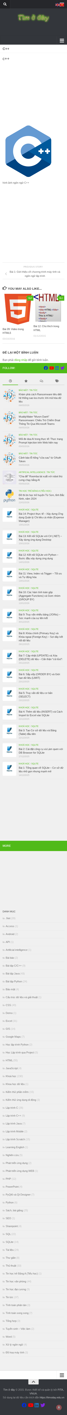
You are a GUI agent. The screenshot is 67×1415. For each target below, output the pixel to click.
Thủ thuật (11, 1265)
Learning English (15, 1147)
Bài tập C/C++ (14, 965)
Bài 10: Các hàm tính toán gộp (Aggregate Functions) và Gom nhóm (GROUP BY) (39, 596)
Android (10, 934)
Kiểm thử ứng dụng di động (21, 1099)
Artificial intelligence (32, 472)
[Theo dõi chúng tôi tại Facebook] (46, 368)
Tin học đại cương (16, 1289)
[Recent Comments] (41, 381)
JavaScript (12, 1068)
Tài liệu (10, 1249)
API (8, 941)
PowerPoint (12, 1186)
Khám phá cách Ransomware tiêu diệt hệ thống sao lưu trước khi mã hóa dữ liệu (40, 398)
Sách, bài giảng (14, 1210)
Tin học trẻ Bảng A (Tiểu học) (35, 491)
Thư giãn (11, 1257)
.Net (8, 918)
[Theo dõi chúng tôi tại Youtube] (51, 368)
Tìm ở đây (9, 1389)
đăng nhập (20, 360)
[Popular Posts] (26, 381)
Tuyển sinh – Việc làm (18, 1328)
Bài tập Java (13, 973)
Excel (9, 1020)
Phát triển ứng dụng (17, 1163)
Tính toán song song (17, 1313)
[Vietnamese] (62, 4)
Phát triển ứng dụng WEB (20, 1170)
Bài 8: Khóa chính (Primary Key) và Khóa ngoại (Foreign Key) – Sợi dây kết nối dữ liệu (41, 637)
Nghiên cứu (12, 1155)
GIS (8, 1028)
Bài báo (10, 957)
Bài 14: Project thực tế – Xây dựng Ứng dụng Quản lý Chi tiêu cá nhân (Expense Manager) (41, 517)
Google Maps (13, 1036)
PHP (8, 1178)
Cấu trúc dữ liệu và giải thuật (22, 997)
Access (10, 926)
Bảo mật (23, 390)
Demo (9, 1013)
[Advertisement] (33, 94)
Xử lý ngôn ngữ (14, 1344)
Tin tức (33, 390)
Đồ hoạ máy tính (15, 1352)
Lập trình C (12, 1107)
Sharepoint (12, 1226)
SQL (8, 1234)
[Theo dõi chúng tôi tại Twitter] (62, 368)
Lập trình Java (14, 1123)
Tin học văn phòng (16, 1281)
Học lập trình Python (17, 1044)
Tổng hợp (11, 1320)
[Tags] (56, 381)
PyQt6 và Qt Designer (18, 1194)
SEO (8, 1218)
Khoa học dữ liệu (15, 1084)
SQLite (34, 510)
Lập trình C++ (13, 1115)
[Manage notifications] (59, 1407)
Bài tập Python (14, 981)
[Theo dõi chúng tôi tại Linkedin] (57, 368)
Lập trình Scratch (15, 1139)
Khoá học (24, 510)
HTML (9, 1060)
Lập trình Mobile (15, 1131)
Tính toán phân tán (16, 1305)
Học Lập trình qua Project (20, 1052)
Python (10, 1202)
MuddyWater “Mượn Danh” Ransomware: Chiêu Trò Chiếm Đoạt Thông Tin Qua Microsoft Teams (39, 420)
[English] (57, 4)
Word (9, 1336)
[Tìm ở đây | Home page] (33, 18)
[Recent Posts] (10, 381)
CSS (8, 1005)
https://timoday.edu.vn (52, 1397)
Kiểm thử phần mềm (17, 1091)
